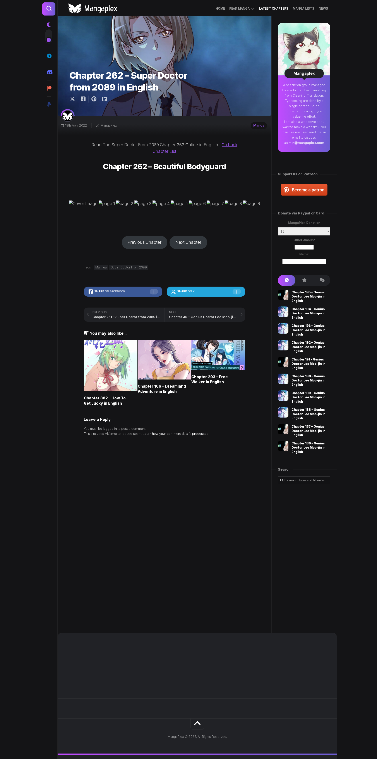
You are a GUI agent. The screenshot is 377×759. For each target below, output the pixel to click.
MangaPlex (109, 125)
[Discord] (49, 72)
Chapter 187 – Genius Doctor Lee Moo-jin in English (308, 431)
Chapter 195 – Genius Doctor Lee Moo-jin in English (308, 296)
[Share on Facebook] (83, 99)
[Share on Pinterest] (93, 99)
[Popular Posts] (304, 280)
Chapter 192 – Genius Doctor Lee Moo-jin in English (308, 347)
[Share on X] (73, 99)
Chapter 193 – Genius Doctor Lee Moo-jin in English (308, 330)
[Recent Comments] (321, 280)
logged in (110, 429)
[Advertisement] (304, 558)
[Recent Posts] (286, 280)
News (323, 8)
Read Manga (239, 8)
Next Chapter (188, 242)
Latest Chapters (273, 8)
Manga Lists (303, 8)
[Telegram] (49, 56)
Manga (258, 125)
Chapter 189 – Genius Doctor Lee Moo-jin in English (308, 397)
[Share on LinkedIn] (104, 99)
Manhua (101, 267)
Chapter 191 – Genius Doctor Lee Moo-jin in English (308, 363)
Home (220, 8)
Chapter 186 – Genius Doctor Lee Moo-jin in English (308, 447)
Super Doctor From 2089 (129, 267)
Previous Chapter (144, 242)
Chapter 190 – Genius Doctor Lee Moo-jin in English (308, 380)
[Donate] (49, 104)
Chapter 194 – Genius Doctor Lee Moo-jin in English (308, 313)
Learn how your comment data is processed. (176, 434)
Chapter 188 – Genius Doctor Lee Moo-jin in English (308, 414)
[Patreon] (49, 88)
